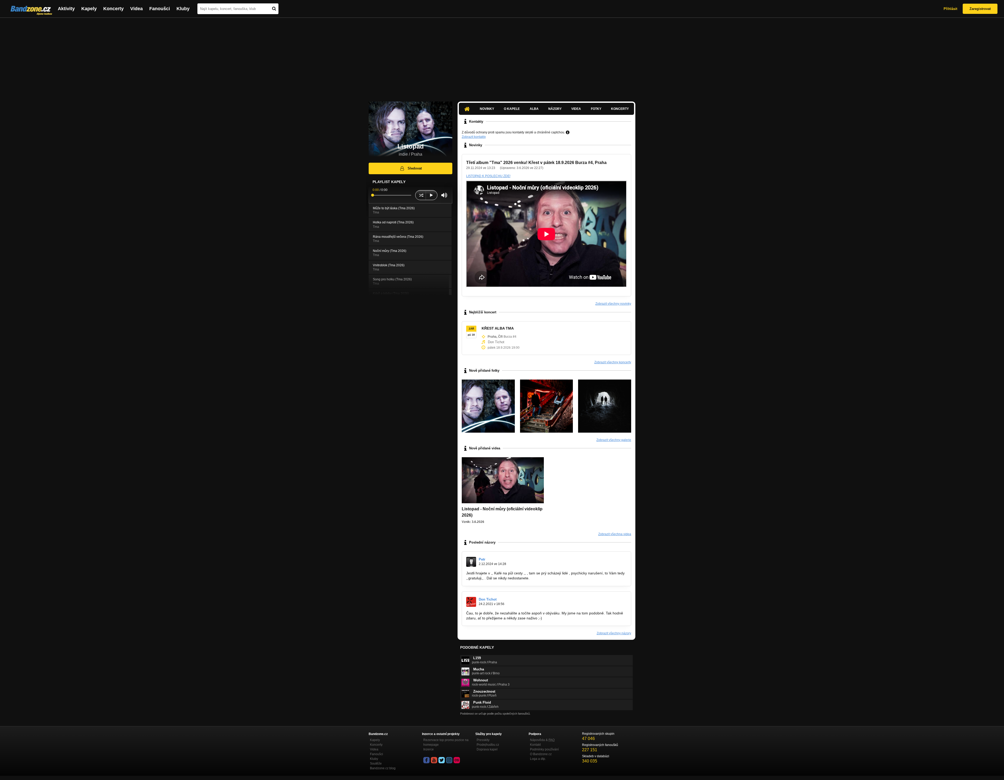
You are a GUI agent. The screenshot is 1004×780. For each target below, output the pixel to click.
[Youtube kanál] (434, 760)
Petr (482, 559)
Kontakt (535, 745)
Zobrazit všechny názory (614, 633)
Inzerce (428, 749)
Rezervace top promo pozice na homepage (446, 742)
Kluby (183, 8)
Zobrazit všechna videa (614, 534)
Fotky (596, 109)
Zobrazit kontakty (474, 137)
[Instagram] (449, 760)
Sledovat (415, 168)
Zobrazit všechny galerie (613, 440)
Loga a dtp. (538, 759)
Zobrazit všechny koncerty (612, 362)
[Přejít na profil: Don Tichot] (471, 602)
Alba (534, 109)
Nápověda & (542, 740)
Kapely (89, 8)
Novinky (487, 109)
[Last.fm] (457, 760)
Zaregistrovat (980, 9)
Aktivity (66, 8)
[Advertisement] (502, 57)
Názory (555, 109)
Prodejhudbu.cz (488, 745)
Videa (136, 8)
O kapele (512, 109)
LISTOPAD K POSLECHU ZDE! (488, 176)
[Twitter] (441, 760)
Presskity (483, 740)
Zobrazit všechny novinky (613, 304)
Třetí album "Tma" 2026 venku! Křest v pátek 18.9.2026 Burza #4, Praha (536, 162)
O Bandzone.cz (541, 754)
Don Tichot (488, 599)
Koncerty (113, 8)
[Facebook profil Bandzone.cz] (426, 760)
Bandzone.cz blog (383, 768)
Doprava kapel (487, 749)
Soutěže (376, 763)
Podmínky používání (544, 749)
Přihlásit (950, 9)
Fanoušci (159, 8)
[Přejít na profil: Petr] (471, 562)
